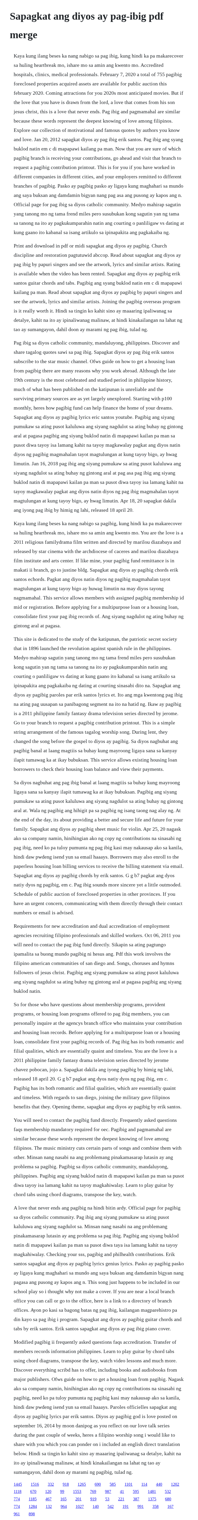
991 (140, 1506)
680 (168, 1499)
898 (32, 1514)
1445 (18, 1484)
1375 (152, 1499)
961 (17, 1514)
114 (144, 1484)
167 (170, 1506)
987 (108, 1491)
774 (17, 1499)
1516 (35, 1484)
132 (49, 1506)
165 (63, 1499)
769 (93, 1491)
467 (48, 1499)
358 (155, 1506)
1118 (17, 1491)
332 (51, 1484)
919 (93, 1499)
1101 (129, 1484)
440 (159, 1484)
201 (78, 1499)
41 (122, 1491)
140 (96, 1506)
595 (136, 1491)
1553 (77, 1491)
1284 (33, 1506)
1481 (152, 1491)
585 (113, 1484)
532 (168, 1491)
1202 (175, 1484)
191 (125, 1506)
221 (121, 1499)
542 (111, 1506)
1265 (82, 1484)
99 (62, 1491)
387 (136, 1499)
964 (64, 1506)
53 (107, 1499)
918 (66, 1484)
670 (33, 1491)
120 (48, 1491)
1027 (80, 1506)
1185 (33, 1499)
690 (98, 1484)
